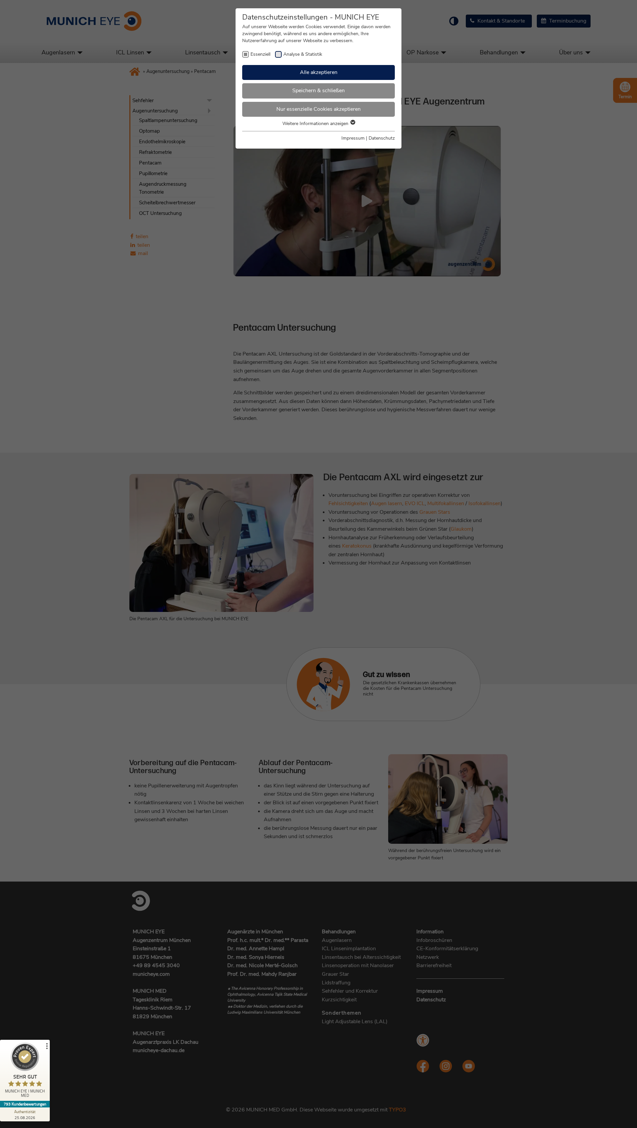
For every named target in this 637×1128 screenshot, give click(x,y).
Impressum (353, 138)
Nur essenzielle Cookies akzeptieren (318, 109)
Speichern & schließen (318, 90)
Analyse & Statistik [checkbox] (302, 54)
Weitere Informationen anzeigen (316, 123)
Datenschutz (382, 138)
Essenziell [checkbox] (260, 54)
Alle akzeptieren (318, 72)
